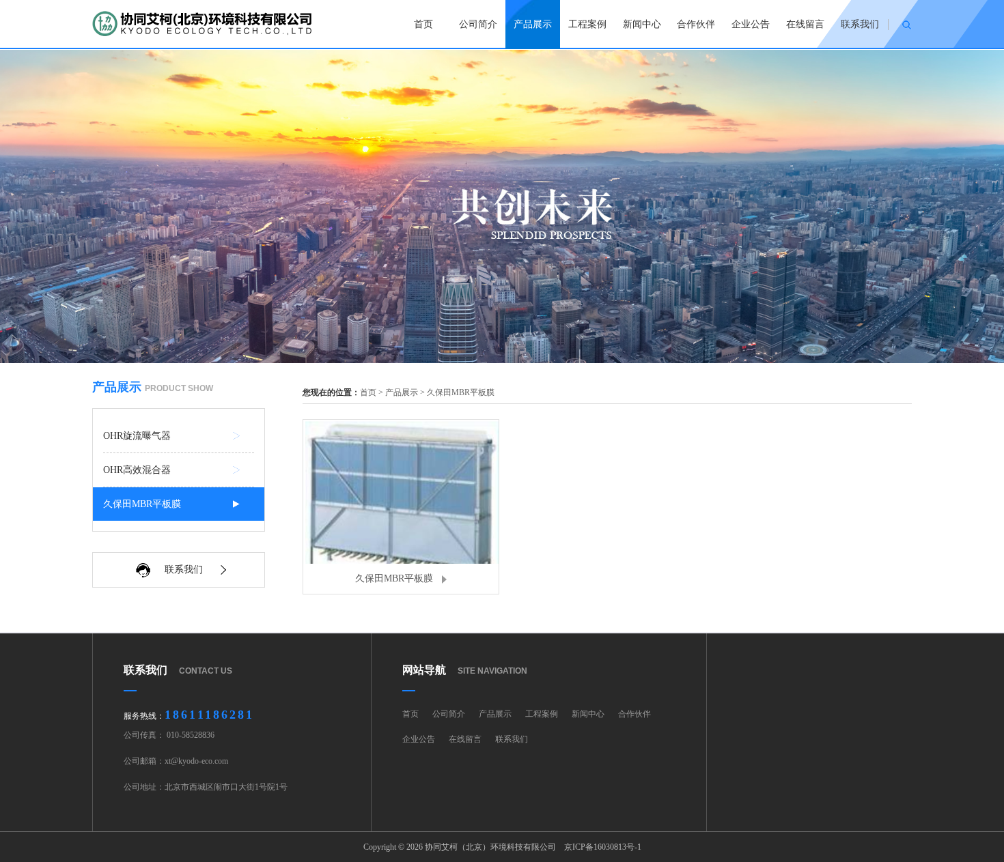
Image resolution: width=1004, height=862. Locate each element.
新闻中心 (642, 24)
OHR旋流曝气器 (137, 436)
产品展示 (533, 24)
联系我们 (860, 24)
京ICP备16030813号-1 (602, 847)
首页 (423, 24)
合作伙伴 (696, 24)
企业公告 (750, 24)
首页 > (372, 392)
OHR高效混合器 (137, 470)
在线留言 (805, 24)
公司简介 (478, 24)
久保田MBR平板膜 (142, 504)
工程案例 (587, 24)
